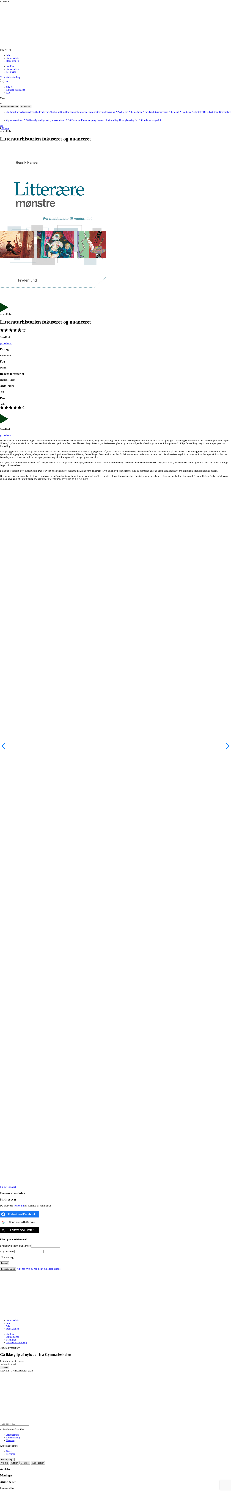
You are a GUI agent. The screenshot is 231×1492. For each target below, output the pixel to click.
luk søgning (6, 1459)
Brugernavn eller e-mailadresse (15, 1245)
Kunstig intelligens (15, 89)
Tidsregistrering (126, 120)
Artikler (10, 66)
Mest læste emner (9, 106)
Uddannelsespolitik (151, 120)
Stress (9, 1451)
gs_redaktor (6, 343)
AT (181, 112)
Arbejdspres (162, 112)
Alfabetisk (25, 106)
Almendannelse (72, 112)
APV (121, 112)
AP (117, 112)
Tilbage (5, 128)
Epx (8, 92)
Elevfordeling (111, 120)
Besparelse (224, 112)
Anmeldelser (12, 69)
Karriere (10, 1440)
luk (1, 125)
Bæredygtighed (210, 112)
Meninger (11, 72)
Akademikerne (41, 112)
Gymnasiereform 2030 (59, 120)
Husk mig (8, 1257)
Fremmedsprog (88, 120)
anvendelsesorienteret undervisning (97, 112)
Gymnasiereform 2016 (17, 120)
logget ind (19, 1205)
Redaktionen (12, 61)
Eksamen (75, 120)
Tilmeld (4, 1367)
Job (8, 55)
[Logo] (67, 47)
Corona (100, 120)
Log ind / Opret (8, 1269)
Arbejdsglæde (135, 112)
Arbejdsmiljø (149, 112)
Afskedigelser (27, 112)
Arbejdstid (174, 112)
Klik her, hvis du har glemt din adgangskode (38, 1268)
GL (8, 1325)
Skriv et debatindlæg (10, 77)
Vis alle (4, 1463)
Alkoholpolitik (56, 112)
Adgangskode (7, 1251)
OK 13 (138, 120)
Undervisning (13, 1437)
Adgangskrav (13, 112)
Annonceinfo (12, 58)
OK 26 (9, 87)
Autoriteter (197, 112)
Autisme (187, 112)
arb (126, 112)
